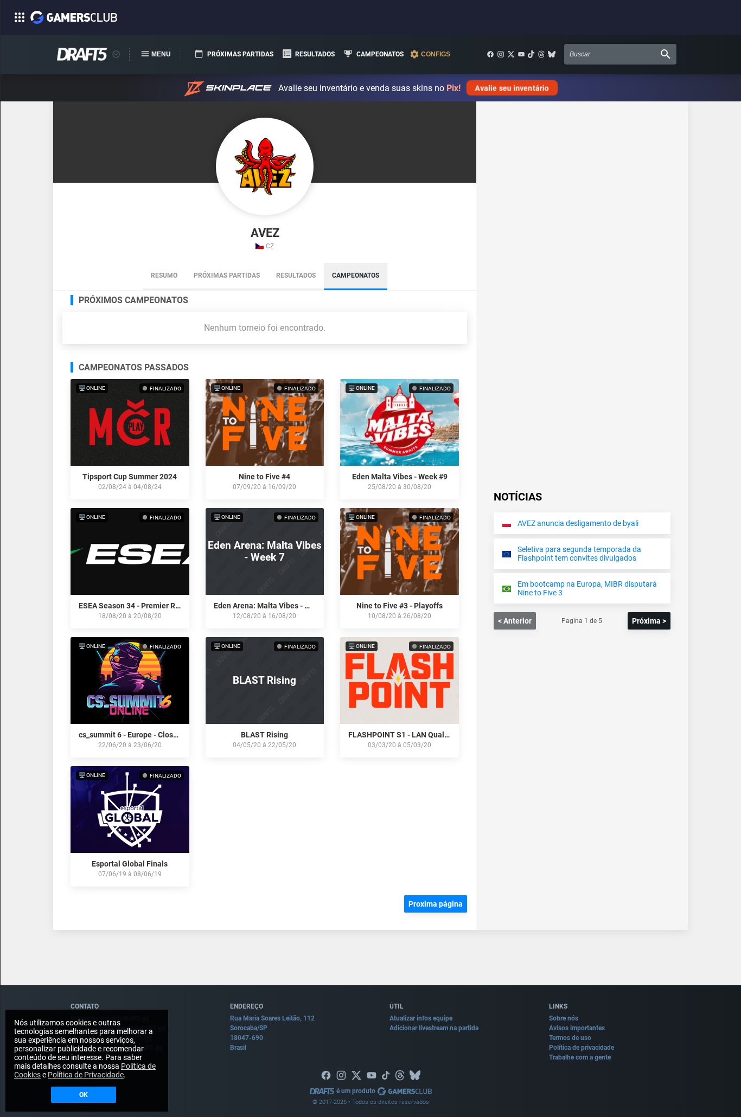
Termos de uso (570, 1038)
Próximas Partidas (227, 275)
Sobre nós (563, 1018)
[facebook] (490, 54)
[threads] (541, 54)
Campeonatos (355, 275)
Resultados (296, 275)
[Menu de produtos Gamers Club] (116, 54)
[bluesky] (551, 54)
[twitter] (511, 54)
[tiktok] (531, 54)
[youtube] (521, 54)
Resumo (164, 275)
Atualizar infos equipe (420, 1018)
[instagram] (500, 54)
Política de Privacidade (86, 1074)
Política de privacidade (581, 1047)
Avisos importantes (577, 1028)
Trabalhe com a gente (580, 1057)
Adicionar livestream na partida (433, 1028)
